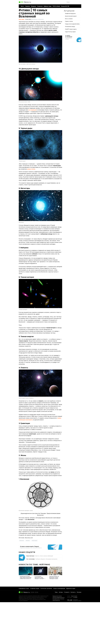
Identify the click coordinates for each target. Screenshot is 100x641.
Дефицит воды (48, 6)
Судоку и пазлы (69, 21)
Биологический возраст (71, 16)
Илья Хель (21, 19)
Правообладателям (56, 600)
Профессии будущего (70, 13)
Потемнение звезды (70, 26)
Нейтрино (28, 540)
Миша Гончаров (74, 596)
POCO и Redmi (56, 6)
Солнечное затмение (46, 588)
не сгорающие (32, 110)
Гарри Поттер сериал (70, 31)
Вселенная (22, 540)
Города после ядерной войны (72, 24)
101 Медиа (75, 597)
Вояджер (33, 6)
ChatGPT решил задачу (71, 29)
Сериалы (27, 6)
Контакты (73, 592)
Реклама (79, 592)
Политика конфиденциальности (58, 597)
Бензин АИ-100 (65, 6)
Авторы (61, 592)
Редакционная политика (57, 596)
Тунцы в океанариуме (59, 588)
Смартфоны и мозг (24, 588)
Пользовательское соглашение (58, 598)
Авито (22, 6)
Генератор (40, 6)
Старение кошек (34, 588)
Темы (56, 592)
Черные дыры (34, 540)
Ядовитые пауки (70, 588)
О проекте (66, 592)
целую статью (31, 169)
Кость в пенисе (69, 18)
